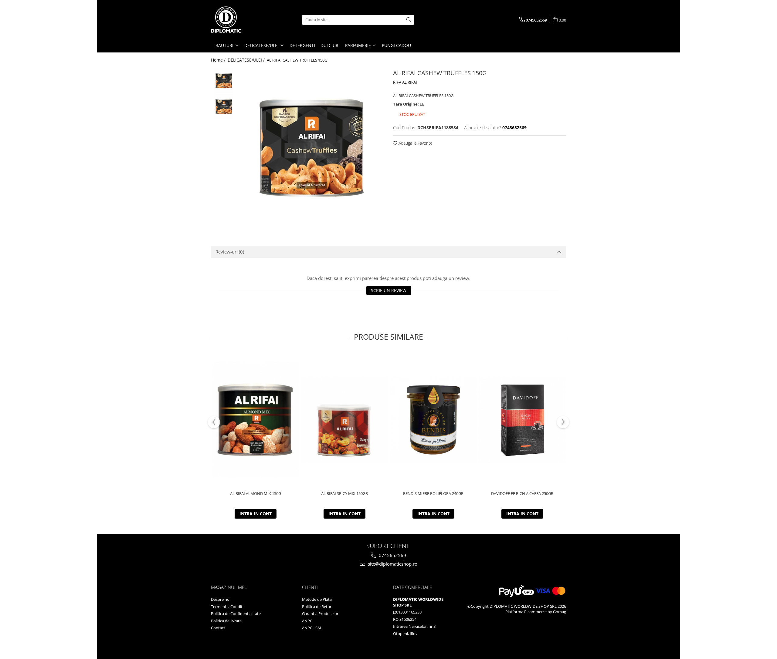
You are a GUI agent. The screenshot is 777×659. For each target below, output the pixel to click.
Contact (218, 627)
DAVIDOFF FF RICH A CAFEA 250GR (522, 493)
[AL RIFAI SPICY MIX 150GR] (344, 420)
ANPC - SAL (312, 627)
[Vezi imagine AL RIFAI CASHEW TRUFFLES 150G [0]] (223, 80)
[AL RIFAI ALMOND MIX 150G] (255, 420)
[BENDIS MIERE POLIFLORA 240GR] (433, 420)
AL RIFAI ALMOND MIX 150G (255, 493)
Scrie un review (388, 290)
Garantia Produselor (320, 613)
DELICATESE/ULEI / (247, 60)
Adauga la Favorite (415, 143)
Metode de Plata (317, 599)
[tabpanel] (312, 147)
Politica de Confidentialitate (236, 613)
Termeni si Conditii (227, 606)
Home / (219, 60)
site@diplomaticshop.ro (392, 564)
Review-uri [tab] (229, 252)
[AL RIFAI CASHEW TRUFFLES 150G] (312, 147)
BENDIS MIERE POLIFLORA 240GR (433, 493)
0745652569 (392, 555)
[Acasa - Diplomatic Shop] (241, 20)
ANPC (307, 621)
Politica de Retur (316, 606)
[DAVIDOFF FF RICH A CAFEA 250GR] (522, 420)
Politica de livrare (226, 621)
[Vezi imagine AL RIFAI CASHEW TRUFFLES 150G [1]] (223, 106)
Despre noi (220, 599)
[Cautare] (408, 20)
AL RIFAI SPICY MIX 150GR (344, 493)
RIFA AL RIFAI (405, 82)
